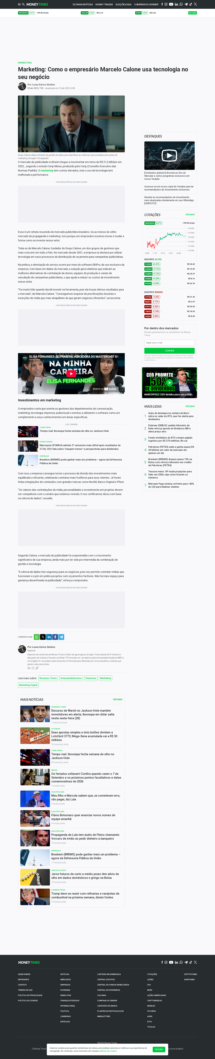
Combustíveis (58, 890)
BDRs (149, 990)
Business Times (48, 678)
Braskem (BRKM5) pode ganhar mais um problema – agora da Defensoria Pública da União (81, 461)
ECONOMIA (65, 990)
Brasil (54, 770)
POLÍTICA (64, 1011)
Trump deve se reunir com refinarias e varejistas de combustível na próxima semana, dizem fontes (85, 895)
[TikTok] (190, 962)
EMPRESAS (65, 985)
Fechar (159, 1049)
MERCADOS (65, 979)
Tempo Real (45, 427)
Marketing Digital (28, 685)
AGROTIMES (189, 979)
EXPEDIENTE (23, 979)
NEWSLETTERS (103, 1016)
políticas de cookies (108, 1051)
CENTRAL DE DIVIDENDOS (108, 990)
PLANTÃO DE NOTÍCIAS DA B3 (110, 1011)
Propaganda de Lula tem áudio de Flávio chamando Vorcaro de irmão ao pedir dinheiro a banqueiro (85, 836)
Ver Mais (117, 699)
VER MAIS (190, 214)
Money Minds (46, 442)
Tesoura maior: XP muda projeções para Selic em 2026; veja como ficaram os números (170, 474)
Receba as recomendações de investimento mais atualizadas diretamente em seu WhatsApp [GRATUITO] (169, 200)
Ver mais (190, 406)
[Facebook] (162, 4)
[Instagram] (166, 4)
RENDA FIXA (65, 995)
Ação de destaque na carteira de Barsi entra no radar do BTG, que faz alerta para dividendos (171, 416)
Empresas (44, 456)
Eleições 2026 (123, 4)
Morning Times (58, 707)
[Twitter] (195, 4)
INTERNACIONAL (67, 1006)
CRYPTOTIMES (190, 974)
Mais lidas (152, 406)
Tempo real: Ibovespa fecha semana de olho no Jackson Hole (74, 430)
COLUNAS (101, 995)
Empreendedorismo (71, 678)
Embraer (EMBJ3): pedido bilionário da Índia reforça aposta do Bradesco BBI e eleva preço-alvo (169, 428)
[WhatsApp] (181, 4)
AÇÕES (150, 979)
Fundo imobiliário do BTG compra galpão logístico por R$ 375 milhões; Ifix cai (170, 439)
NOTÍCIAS (64, 974)
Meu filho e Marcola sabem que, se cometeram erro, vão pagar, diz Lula (85, 797)
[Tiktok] (190, 4)
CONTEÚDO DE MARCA (107, 1006)
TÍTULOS (151, 1027)
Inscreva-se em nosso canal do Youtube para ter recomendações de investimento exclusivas (169, 188)
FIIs (149, 985)
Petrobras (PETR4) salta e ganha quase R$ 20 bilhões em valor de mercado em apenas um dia (171, 450)
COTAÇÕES (152, 974)
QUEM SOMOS (24, 974)
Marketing (25, 62)
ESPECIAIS (65, 1022)
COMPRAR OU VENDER (107, 1000)
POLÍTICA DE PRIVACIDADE (30, 995)
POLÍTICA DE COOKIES (28, 1000)
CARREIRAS (65, 1016)
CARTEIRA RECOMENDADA (109, 974)
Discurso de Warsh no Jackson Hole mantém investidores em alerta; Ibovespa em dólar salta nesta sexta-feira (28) (82, 714)
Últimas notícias (83, 4)
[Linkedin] (176, 4)
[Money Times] (37, 4)
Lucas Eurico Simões (43, 84)
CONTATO (22, 985)
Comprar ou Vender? (146, 4)
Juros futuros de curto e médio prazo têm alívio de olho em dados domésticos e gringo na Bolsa (85, 876)
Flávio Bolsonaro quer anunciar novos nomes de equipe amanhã (83, 817)
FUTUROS (151, 1011)
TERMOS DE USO (25, 990)
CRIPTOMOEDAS (154, 1000)
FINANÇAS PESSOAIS (69, 1000)
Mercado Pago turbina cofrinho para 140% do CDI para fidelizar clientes (171, 485)
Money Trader (104, 4)
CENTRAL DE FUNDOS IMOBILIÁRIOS (113, 985)
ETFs (149, 1022)
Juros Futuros (58, 870)
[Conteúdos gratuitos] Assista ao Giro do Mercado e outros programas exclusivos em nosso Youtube (167, 175)
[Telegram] (186, 4)
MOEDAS (151, 1006)
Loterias (55, 729)
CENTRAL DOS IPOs (106, 979)
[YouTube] (171, 4)
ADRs (149, 1016)
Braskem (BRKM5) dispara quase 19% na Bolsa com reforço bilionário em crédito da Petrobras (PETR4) (170, 462)
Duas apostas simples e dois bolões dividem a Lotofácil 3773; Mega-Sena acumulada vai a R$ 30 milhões (84, 736)
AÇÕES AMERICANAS (156, 995)
